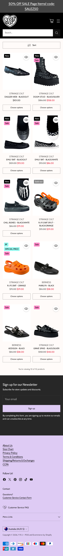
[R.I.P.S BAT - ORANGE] (17, 260)
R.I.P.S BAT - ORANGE (16, 285)
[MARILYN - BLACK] (46, 260)
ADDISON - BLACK (16, 348)
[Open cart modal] (51, 20)
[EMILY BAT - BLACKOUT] (17, 134)
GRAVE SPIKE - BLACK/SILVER (46, 348)
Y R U (20, 535)
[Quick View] (26, 57)
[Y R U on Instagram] (20, 479)
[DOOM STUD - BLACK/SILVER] (46, 71)
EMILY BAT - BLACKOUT (16, 159)
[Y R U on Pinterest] (15, 479)
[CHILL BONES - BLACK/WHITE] (17, 197)
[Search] (56, 32)
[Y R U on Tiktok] (26, 479)
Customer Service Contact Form (17, 497)
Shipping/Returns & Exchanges (18, 460)
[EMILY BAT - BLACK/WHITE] (46, 134)
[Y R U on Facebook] (4, 479)
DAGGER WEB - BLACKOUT (17, 96)
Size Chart (8, 449)
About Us (7, 445)
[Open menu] (58, 20)
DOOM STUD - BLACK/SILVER (46, 96)
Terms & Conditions (13, 456)
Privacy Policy (10, 452)
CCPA (6, 464)
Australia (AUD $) (16, 529)
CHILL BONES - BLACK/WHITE (17, 222)
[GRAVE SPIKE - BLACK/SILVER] (46, 323)
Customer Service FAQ (18, 507)
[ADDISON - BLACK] (17, 323)
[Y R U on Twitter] (10, 479)
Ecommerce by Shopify (42, 535)
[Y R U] (10, 20)
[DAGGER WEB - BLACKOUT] (17, 71)
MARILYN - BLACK (46, 285)
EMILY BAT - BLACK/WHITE (46, 159)
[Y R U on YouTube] (31, 479)
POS (27, 535)
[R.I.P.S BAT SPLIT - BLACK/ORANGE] (46, 197)
